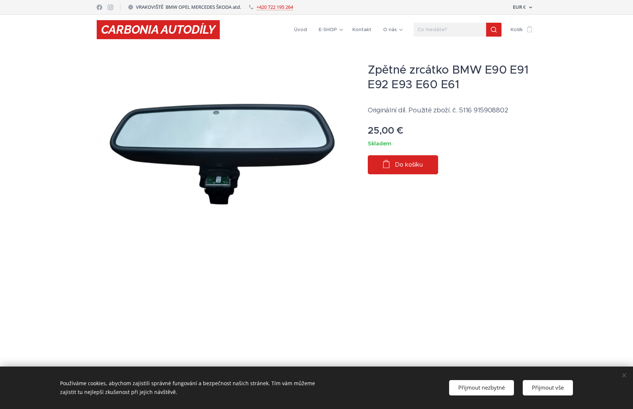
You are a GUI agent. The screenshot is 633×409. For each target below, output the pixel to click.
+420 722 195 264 (274, 7)
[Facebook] (99, 7)
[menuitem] (302, 30)
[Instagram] (110, 7)
